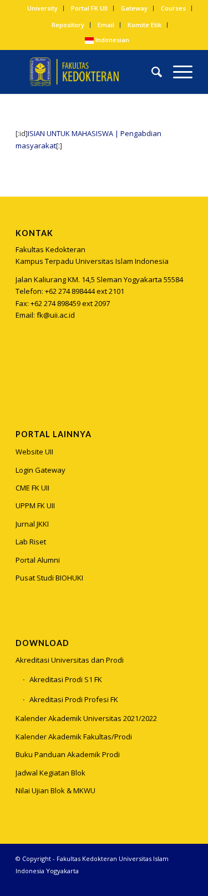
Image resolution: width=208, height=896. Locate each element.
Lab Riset (31, 542)
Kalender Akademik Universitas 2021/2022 (86, 718)
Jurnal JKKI (32, 524)
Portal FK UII (89, 8)
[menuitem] (43, 8)
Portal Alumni (38, 560)
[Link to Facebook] (167, 882)
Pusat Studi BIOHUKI (49, 578)
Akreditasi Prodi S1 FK (65, 679)
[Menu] (177, 71)
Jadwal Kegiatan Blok (50, 773)
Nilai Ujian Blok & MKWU (55, 790)
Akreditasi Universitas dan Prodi (70, 660)
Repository (68, 25)
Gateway (134, 8)
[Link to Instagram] (24, 370)
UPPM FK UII (35, 505)
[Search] (151, 71)
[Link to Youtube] (184, 882)
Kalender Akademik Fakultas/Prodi (74, 737)
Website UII (34, 452)
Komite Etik (144, 25)
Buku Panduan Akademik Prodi (68, 754)
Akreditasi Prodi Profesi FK (73, 699)
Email (106, 25)
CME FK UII (32, 488)
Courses (173, 8)
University (42, 8)
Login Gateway (40, 470)
